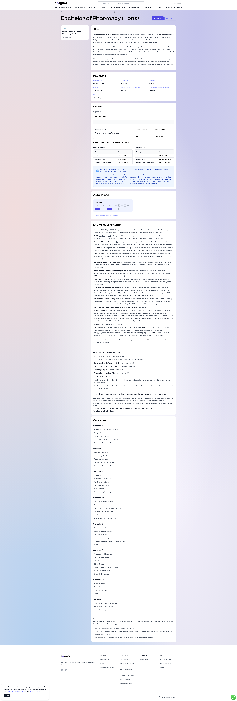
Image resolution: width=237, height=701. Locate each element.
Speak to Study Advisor (127, 675)
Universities (79, 7)
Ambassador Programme (173, 7)
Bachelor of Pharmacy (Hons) (106, 12)
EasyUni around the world (168, 697)
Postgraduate (134, 7)
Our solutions (144, 659)
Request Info (170, 18)
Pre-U (91, 7)
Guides (147, 7)
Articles (158, 7)
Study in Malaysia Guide (63, 7)
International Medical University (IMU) (84, 12)
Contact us (103, 663)
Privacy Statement (21, 691)
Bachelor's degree (117, 7)
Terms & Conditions (36, 691)
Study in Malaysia (125, 679)
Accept (7, 695)
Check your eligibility (126, 683)
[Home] (62, 12)
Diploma (102, 7)
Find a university (125, 659)
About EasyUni (104, 659)
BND (177, 3)
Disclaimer (163, 667)
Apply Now (158, 18)
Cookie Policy (10, 691)
